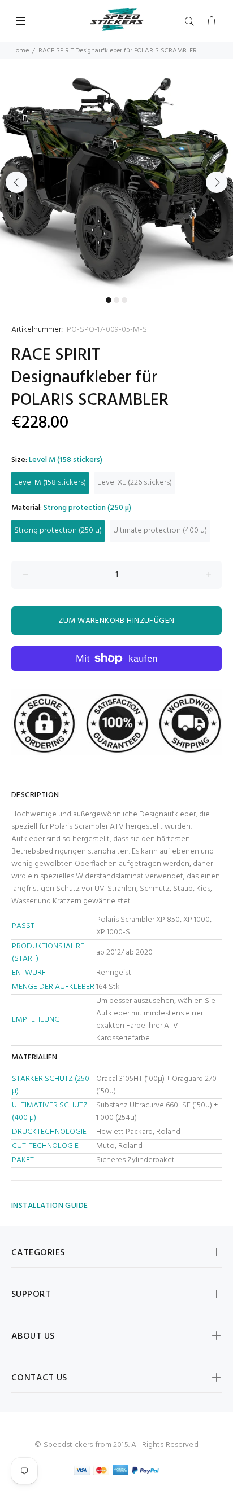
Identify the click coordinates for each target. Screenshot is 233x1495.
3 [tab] (124, 300)
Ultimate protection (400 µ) (160, 530)
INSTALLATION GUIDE (49, 1205)
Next (216, 182)
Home (20, 50)
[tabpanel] (116, 175)
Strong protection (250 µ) (58, 530)
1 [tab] (108, 300)
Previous (16, 182)
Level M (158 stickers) (50, 482)
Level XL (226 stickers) (134, 482)
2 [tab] (116, 300)
